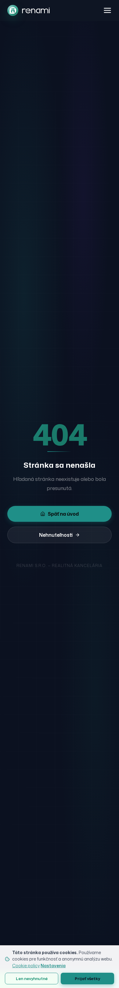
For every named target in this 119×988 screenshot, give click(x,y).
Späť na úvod (63, 513)
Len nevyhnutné (32, 978)
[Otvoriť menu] (107, 10)
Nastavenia (53, 965)
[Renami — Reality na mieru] (28, 10)
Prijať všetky (87, 978)
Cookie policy (26, 965)
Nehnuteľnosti (56, 535)
